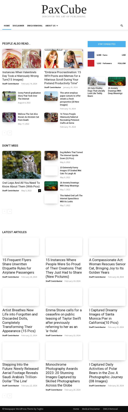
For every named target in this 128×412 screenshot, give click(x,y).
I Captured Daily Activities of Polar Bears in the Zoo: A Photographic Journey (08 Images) (106, 372)
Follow (122, 63)
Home (7, 25)
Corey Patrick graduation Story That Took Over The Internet (29, 96)
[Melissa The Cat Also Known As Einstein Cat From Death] (9, 117)
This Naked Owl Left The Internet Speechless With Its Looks (71, 198)
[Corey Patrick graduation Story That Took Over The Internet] (9, 96)
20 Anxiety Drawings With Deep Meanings (115, 91)
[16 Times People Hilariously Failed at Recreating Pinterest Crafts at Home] (51, 117)
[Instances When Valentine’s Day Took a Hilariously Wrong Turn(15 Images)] (21, 58)
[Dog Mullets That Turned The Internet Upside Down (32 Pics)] (51, 155)
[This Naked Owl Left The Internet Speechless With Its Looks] (51, 199)
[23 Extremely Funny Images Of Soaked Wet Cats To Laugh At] (51, 171)
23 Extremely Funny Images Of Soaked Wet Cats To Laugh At (70, 170)
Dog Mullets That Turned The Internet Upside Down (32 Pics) (71, 155)
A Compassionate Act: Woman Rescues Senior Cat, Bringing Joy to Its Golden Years (107, 266)
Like (124, 55)
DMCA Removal (34, 25)
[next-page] (10, 133)
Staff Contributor (10, 83)
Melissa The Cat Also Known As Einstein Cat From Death (28, 117)
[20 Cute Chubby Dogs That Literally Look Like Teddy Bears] (97, 81)
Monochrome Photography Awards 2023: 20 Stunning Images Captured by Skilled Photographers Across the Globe (63, 374)
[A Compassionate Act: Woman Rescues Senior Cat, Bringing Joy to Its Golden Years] (107, 246)
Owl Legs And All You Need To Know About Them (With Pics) (21, 184)
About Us (51, 25)
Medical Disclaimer (91, 408)
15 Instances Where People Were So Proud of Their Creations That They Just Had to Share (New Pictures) (64, 268)
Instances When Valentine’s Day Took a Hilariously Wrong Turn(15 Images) (20, 76)
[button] (122, 25)
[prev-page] (4, 133)
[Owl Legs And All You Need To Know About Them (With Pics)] (21, 165)
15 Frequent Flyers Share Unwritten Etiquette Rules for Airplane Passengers (18, 266)
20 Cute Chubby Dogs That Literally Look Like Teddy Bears (96, 92)
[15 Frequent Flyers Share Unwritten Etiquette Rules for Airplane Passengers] (20, 246)
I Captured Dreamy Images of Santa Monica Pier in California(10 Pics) (103, 316)
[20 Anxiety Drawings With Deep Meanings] (51, 186)
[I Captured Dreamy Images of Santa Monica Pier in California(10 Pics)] (107, 297)
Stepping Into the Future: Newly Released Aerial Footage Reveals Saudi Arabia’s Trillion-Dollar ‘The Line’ (20, 372)
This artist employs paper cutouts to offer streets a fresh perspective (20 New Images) (70, 99)
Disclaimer (18, 25)
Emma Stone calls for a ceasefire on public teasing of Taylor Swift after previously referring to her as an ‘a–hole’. (64, 320)
